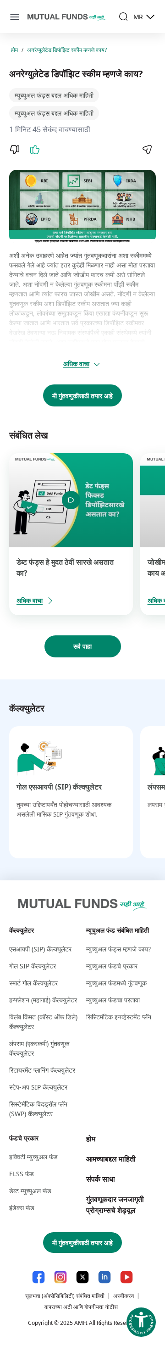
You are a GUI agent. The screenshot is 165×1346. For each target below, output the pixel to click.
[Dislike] (14, 149)
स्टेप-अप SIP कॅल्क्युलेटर (38, 1087)
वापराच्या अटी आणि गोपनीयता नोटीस (81, 1307)
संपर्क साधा (100, 1179)
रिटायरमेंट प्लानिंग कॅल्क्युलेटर (42, 1070)
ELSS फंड (21, 1173)
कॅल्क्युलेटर (21, 930)
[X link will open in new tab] (82, 1277)
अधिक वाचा (76, 363)
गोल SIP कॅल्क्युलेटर (32, 966)
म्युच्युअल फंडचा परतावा (113, 1000)
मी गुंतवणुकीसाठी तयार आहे (82, 395)
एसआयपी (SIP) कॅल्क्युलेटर (40, 949)
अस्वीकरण (123, 1296)
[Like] (34, 149)
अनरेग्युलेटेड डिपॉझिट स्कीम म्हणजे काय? (67, 50)
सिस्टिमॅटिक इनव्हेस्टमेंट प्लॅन (118, 1016)
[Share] (147, 149)
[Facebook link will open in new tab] (38, 1277)
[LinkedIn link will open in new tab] (104, 1277)
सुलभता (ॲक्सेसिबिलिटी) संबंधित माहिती (64, 1296)
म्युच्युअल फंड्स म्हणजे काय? (118, 949)
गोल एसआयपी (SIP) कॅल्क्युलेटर (59, 787)
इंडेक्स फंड (21, 1207)
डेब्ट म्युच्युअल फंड (30, 1190)
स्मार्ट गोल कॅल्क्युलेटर (33, 983)
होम (14, 50)
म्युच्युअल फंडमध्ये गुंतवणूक (116, 983)
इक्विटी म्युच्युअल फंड (33, 1156)
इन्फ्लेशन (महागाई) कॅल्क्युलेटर (43, 1000)
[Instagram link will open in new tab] (60, 1277)
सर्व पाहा (82, 646)
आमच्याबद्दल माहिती (111, 1159)
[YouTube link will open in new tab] (126, 1277)
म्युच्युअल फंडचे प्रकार (112, 966)
